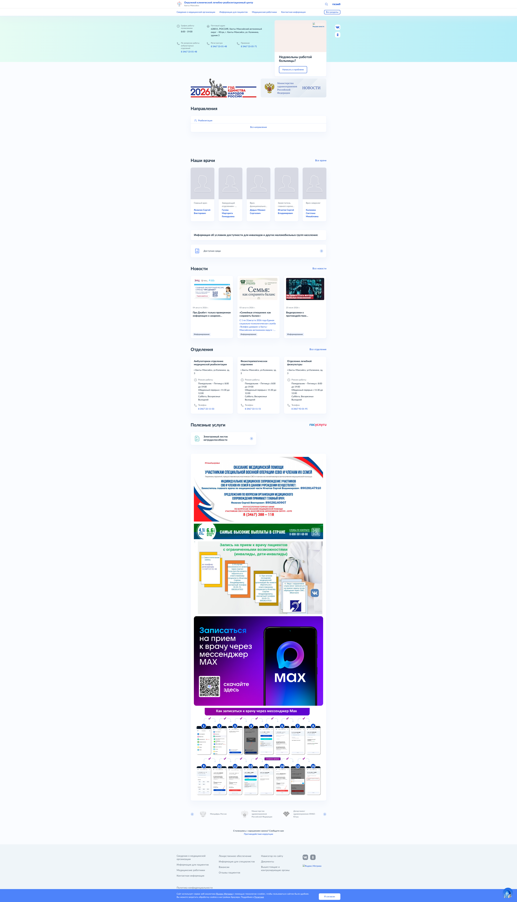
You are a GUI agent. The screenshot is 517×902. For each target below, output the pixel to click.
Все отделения (318, 349)
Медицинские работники (264, 12)
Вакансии (224, 867)
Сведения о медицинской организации (196, 12)
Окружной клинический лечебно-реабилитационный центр (218, 2)
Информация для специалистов (237, 862)
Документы (267, 862)
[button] (326, 4)
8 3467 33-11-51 (253, 409)
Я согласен (329, 897)
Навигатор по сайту (272, 856)
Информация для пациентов (233, 12)
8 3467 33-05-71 (249, 46)
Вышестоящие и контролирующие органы (275, 869)
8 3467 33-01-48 (189, 52)
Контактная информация (293, 12)
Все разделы (332, 12)
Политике (259, 897)
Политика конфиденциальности (195, 888)
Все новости (319, 268)
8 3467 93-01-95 (299, 409)
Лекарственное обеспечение (235, 856)
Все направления (258, 127)
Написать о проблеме (293, 70)
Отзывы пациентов (229, 873)
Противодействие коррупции (258, 834)
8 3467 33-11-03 (206, 409)
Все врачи (320, 160)
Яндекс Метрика (224, 894)
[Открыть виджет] (508, 893)
